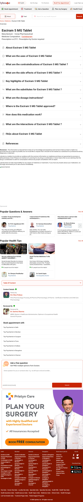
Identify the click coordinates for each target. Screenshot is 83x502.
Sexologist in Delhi (6, 478)
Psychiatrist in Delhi (6, 465)
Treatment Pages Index (21, 496)
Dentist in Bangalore (48, 454)
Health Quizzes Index (21, 493)
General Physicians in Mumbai (20, 457)
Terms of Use (60, 462)
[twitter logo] (77, 456)
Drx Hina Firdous (16, 295)
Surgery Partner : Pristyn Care (61, 465)
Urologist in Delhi (6, 473)
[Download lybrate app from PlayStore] (76, 468)
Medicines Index (46, 493)
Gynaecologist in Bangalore (47, 464)
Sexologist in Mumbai (18, 484)
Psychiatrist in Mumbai (19, 468)
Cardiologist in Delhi (6, 460)
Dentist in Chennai (33, 454)
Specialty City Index (45, 490)
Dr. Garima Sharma (17, 312)
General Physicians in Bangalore (47, 457)
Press (58, 475)
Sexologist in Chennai (32, 484)
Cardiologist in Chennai (32, 461)
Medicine (8, 21)
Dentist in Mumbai (20, 454)
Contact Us (59, 456)
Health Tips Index (64, 490)
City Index (3, 490)
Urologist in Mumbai (20, 478)
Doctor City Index (12, 490)
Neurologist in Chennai (32, 475)
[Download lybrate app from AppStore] (76, 473)
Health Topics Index (34, 493)
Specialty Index (34, 490)
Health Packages (65, 493)
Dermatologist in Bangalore (47, 471)
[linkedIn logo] (73, 458)
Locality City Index (23, 490)
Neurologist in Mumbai (19, 475)
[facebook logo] (73, 456)
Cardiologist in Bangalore (46, 461)
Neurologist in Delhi (6, 471)
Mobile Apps (59, 460)
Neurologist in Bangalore (46, 475)
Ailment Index (56, 493)
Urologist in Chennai (34, 478)
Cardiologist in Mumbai (19, 461)
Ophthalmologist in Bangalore (47, 482)
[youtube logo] (77, 458)
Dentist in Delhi (5, 454)
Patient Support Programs (36, 496)
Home (2, 21)
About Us (58, 454)
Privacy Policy (60, 471)
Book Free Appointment (61, 3)
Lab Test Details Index (7, 496)
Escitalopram (27, 36)
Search (79, 16)
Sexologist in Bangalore (46, 485)
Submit (67, 385)
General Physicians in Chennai (34, 457)
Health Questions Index (7, 493)
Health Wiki (55, 490)
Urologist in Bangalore (45, 478)
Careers (58, 458)
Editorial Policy (60, 473)
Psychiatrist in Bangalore (46, 468)
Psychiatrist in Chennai (32, 468)
